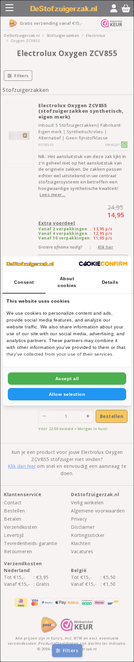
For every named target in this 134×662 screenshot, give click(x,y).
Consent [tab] (24, 282)
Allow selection (67, 394)
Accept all (67, 378)
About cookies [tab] (67, 282)
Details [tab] (110, 282)
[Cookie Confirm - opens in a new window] (103, 263)
